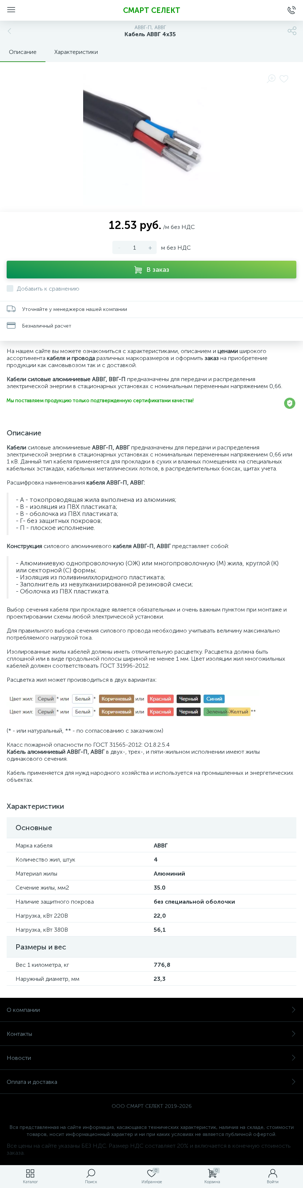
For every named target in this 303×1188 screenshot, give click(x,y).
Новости (19, 1057)
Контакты (19, 1033)
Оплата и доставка (32, 1081)
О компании (23, 1009)
